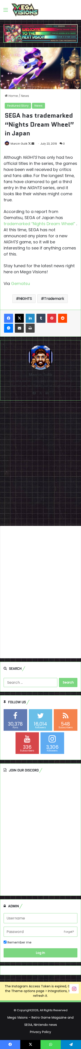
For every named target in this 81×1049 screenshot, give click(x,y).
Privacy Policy (40, 1032)
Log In (40, 952)
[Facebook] (8, 318)
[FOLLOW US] (74, 988)
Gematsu (20, 283)
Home (13, 96)
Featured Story (18, 105)
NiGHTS (25, 298)
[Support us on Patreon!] (40, 33)
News (25, 96)
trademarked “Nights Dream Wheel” (40, 223)
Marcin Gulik (19, 144)
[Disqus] (40, 465)
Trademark (54, 298)
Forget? (69, 932)
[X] (19, 318)
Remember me (19, 942)
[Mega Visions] (24, 10)
